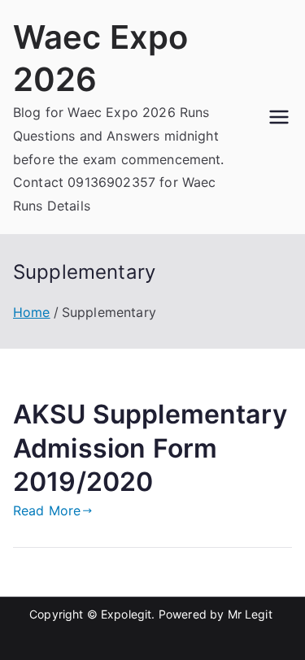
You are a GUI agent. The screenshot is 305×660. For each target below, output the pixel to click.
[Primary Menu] (279, 117)
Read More (47, 510)
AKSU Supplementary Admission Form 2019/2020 (150, 447)
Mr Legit (250, 614)
